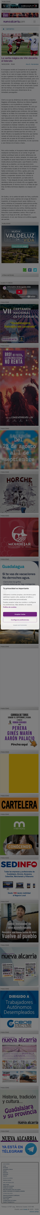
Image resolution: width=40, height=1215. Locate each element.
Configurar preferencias (20, 620)
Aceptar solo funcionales (20, 625)
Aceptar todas (20, 614)
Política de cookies (9, 607)
